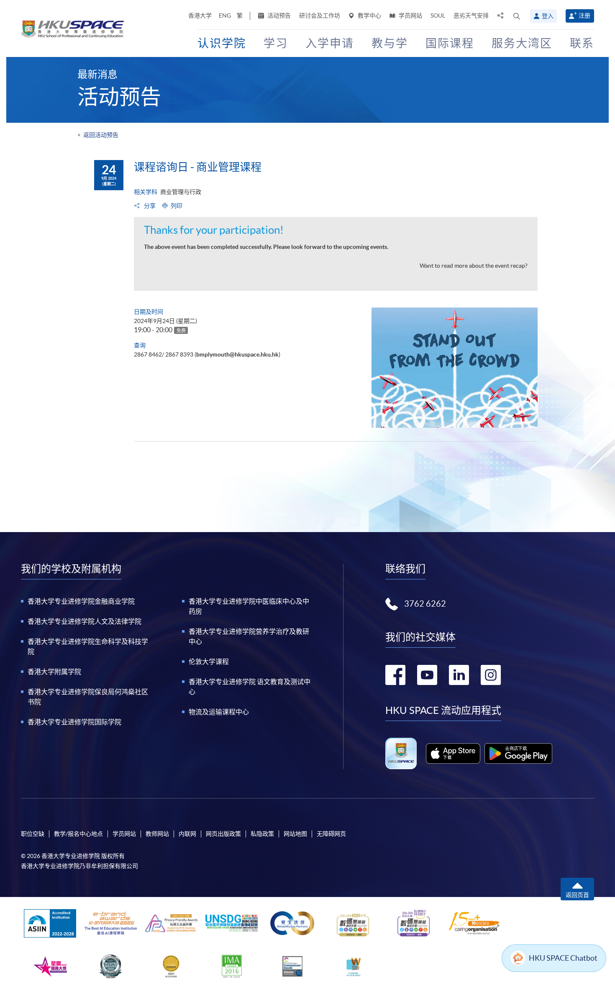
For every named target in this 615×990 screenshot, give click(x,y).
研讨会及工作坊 (319, 15)
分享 (149, 205)
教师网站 (157, 833)
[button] (516, 16)
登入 (548, 16)
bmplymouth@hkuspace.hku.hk (237, 354)
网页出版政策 (223, 833)
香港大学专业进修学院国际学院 (74, 722)
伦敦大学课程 (209, 661)
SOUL (437, 15)
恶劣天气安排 (471, 15)
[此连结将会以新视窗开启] (453, 753)
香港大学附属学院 (54, 671)
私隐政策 (262, 833)
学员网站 (409, 15)
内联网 (187, 833)
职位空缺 (32, 833)
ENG (225, 15)
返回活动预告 (100, 135)
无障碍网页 (331, 833)
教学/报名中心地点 (78, 833)
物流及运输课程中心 (219, 712)
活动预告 (278, 15)
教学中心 (368, 15)
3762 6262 (425, 603)
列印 (176, 205)
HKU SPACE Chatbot (563, 958)
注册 (584, 15)
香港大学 (200, 15)
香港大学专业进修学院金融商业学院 (81, 601)
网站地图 (295, 833)
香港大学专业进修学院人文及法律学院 (84, 621)
